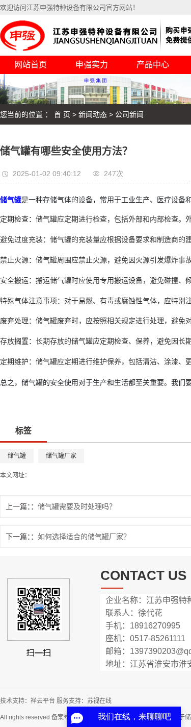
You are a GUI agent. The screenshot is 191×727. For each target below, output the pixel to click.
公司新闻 (129, 114)
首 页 (62, 114)
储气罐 (17, 455)
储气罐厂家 (61, 455)
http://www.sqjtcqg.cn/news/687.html (80, 475)
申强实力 (91, 64)
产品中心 (153, 64)
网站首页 (30, 64)
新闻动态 (92, 114)
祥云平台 (43, 701)
